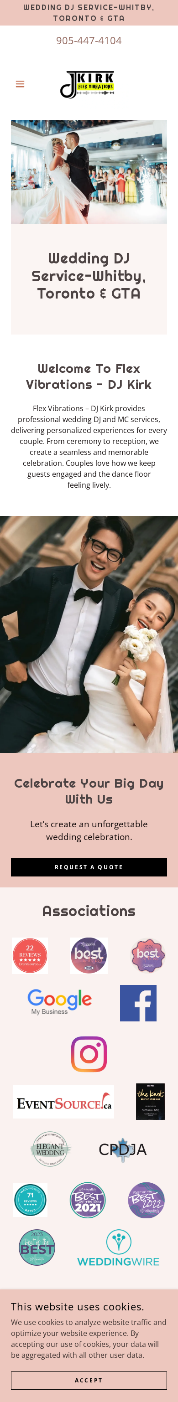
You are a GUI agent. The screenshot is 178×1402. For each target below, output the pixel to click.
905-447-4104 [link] (89, 40)
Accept (89, 1380)
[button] (22, 84)
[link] (89, 84)
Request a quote (89, 867)
